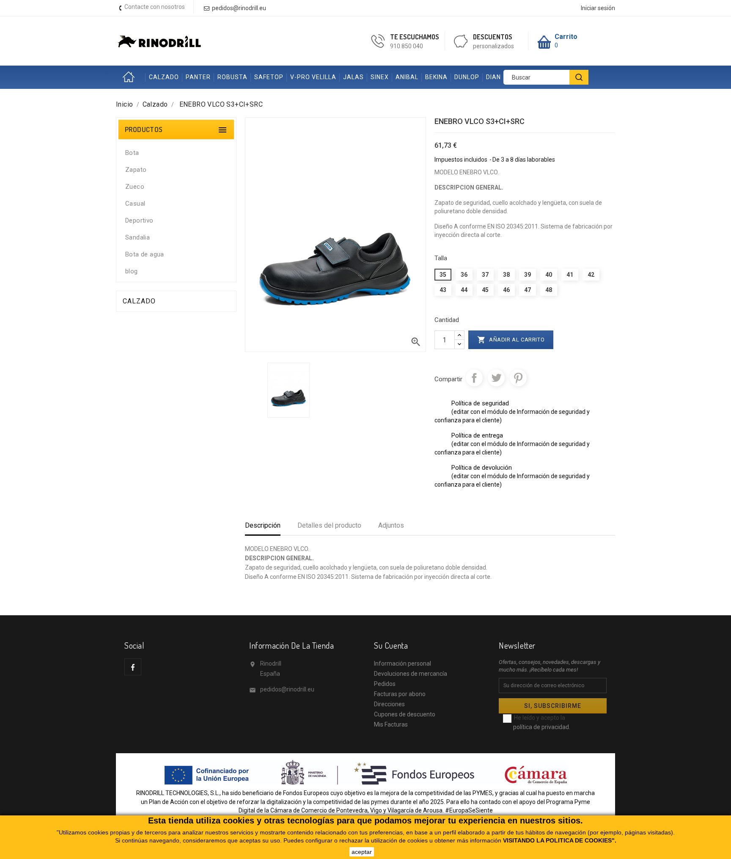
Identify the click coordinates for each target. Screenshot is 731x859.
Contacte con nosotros (154, 6)
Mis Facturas (391, 724)
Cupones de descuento (404, 714)
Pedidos (385, 683)
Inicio (131, 77)
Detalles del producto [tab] (329, 525)
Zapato (135, 169)
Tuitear (496, 377)
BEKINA (436, 77)
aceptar (362, 851)
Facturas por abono (400, 694)
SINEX (380, 77)
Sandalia (137, 237)
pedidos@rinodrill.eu (287, 689)
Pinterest (518, 377)
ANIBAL (407, 77)
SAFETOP (268, 77)
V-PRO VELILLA (313, 77)
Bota (132, 153)
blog (131, 271)
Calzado (139, 301)
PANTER (198, 77)
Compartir (474, 377)
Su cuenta (391, 645)
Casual (135, 203)
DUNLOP (466, 77)
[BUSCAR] (578, 77)
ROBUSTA (232, 77)
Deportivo (139, 220)
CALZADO (164, 77)
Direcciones (389, 704)
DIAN (493, 77)
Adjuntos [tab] (391, 525)
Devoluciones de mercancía (410, 673)
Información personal (402, 663)
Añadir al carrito (511, 340)
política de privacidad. (541, 727)
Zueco (134, 186)
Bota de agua (144, 254)
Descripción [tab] (262, 525)
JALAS (353, 77)
